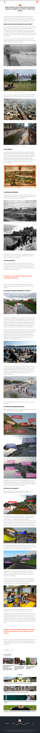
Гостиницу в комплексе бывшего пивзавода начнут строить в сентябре (16, 692)
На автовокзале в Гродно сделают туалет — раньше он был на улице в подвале (18, 683)
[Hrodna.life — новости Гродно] (4, 2)
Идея (20, 5)
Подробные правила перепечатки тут (28, 731)
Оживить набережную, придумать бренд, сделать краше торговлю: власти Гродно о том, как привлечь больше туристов (19, 631)
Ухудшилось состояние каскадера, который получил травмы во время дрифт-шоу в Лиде (20, 711)
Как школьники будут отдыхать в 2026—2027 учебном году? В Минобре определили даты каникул (20, 702)
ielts (17, 641)
